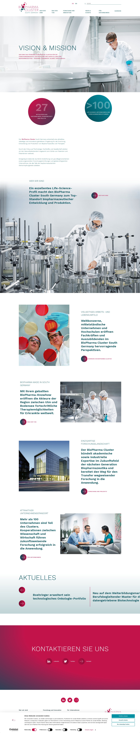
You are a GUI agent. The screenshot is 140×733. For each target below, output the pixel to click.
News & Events (88, 11)
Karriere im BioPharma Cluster (84, 359)
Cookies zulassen (123, 716)
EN (76, 3)
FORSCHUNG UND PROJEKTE (84, 491)
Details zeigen (89, 729)
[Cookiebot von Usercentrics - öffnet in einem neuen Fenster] (14, 729)
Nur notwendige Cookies (123, 724)
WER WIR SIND (94, 195)
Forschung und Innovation (69, 11)
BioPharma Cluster (28, 139)
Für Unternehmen (104, 11)
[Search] (85, 4)
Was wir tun (55, 11)
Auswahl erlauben (123, 720)
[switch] (50, 729)
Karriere (118, 11)
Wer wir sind (43, 11)
